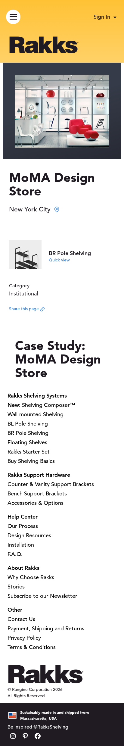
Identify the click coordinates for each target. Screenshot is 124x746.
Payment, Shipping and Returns (46, 628)
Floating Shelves (27, 442)
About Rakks (23, 567)
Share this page (24, 308)
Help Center (23, 516)
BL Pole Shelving (28, 423)
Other (15, 609)
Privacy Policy (24, 637)
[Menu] (13, 17)
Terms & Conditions (32, 647)
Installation (21, 544)
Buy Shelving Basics (31, 460)
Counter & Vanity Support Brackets (51, 484)
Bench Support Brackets (37, 493)
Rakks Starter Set (29, 451)
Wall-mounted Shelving (36, 414)
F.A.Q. (15, 554)
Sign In (102, 17)
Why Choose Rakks (31, 577)
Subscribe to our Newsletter (42, 595)
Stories (16, 586)
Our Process (23, 526)
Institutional (23, 293)
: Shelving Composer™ (41, 404)
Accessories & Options (36, 502)
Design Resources (29, 535)
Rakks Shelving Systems (37, 395)
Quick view (59, 260)
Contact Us (21, 619)
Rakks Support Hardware (39, 474)
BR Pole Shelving (28, 432)
